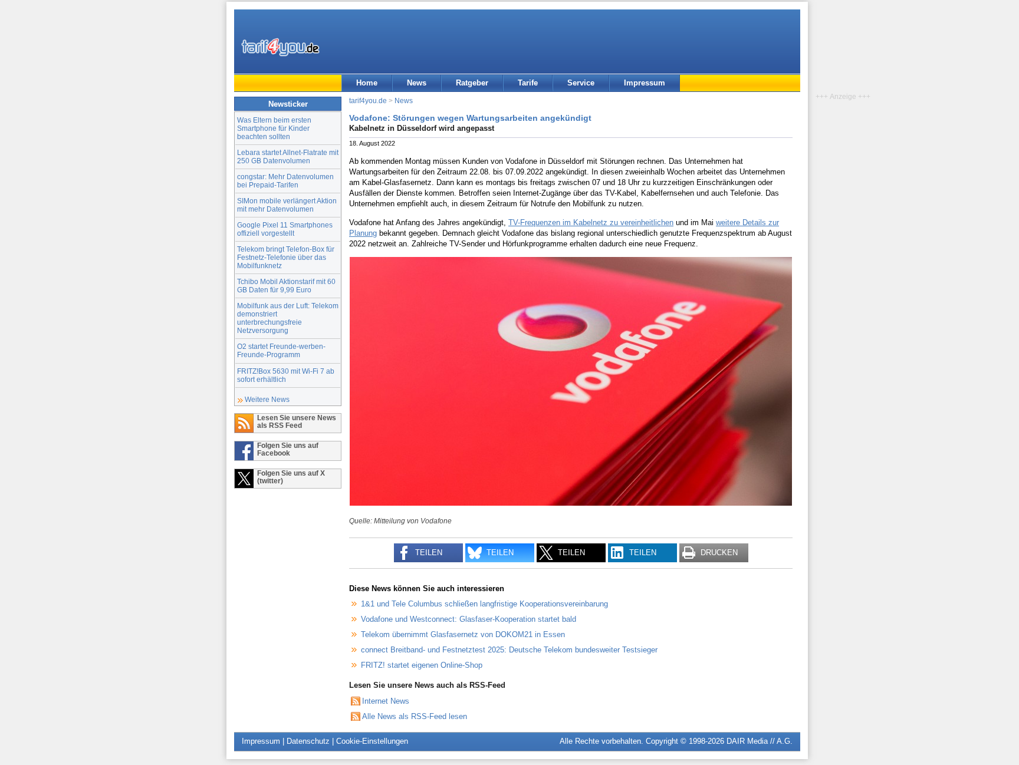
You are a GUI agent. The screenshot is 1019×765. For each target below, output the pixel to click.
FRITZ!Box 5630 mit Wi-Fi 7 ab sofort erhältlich (285, 375)
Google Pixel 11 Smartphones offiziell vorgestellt (285, 229)
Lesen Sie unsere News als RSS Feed (296, 421)
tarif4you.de (368, 100)
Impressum (644, 82)
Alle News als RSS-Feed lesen (414, 716)
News (416, 82)
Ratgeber (472, 82)
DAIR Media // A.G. (760, 741)
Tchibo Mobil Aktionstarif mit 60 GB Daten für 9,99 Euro (286, 286)
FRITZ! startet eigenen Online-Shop (421, 665)
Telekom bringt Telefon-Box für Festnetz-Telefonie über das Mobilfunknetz (285, 257)
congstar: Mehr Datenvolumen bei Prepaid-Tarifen (285, 181)
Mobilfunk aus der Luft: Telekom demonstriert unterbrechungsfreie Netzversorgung (287, 318)
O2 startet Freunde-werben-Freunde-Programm (281, 350)
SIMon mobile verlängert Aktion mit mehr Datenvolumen (287, 205)
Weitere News (267, 399)
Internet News (385, 701)
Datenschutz (308, 741)
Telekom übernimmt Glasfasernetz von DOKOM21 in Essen (463, 634)
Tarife (528, 82)
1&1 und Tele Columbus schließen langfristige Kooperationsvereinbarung (484, 603)
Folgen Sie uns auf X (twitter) (291, 476)
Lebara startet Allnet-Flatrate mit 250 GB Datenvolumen (287, 156)
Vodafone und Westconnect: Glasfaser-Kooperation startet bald (468, 619)
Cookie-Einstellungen (372, 741)
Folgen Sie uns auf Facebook (287, 449)
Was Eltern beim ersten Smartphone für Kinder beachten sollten (274, 128)
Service (580, 82)
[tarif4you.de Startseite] (280, 47)
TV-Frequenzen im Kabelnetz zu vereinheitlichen (590, 222)
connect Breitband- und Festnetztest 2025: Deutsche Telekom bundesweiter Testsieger (509, 649)
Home (366, 82)
